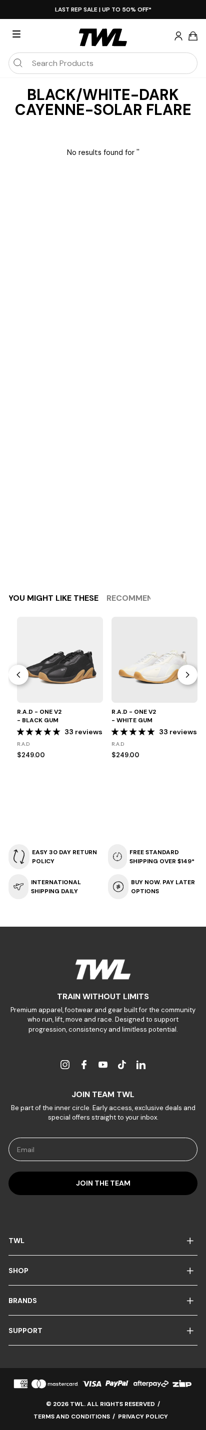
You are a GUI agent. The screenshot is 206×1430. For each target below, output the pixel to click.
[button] (39, 731)
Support (25, 1330)
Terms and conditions (72, 1417)
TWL (16, 1240)
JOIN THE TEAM (103, 1183)
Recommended (137, 598)
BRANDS (22, 1300)
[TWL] (103, 969)
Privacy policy (143, 1417)
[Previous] (18, 675)
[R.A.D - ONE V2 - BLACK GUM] (60, 660)
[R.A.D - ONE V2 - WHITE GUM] (155, 660)
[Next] (188, 675)
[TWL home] (103, 37)
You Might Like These (53, 598)
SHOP (18, 1270)
